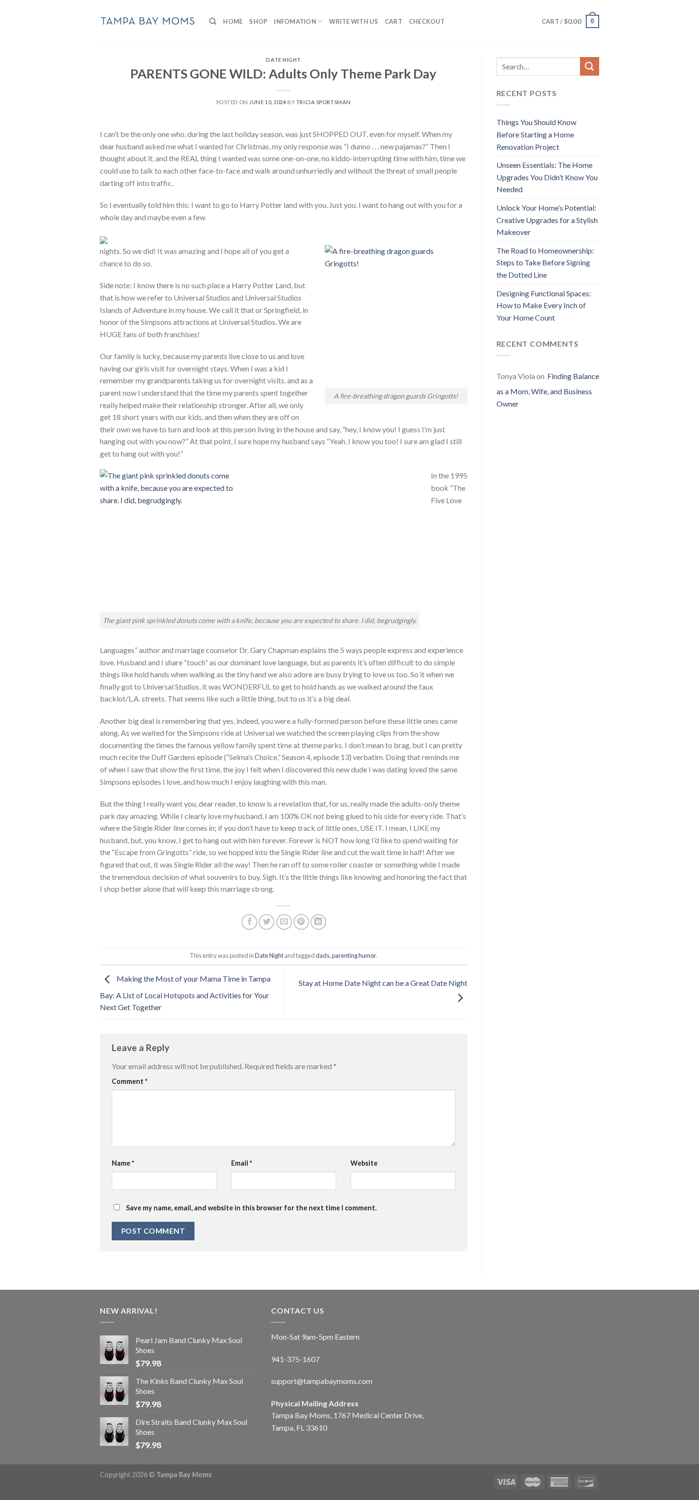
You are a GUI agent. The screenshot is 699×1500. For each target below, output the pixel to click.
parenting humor (354, 955)
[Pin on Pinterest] (301, 922)
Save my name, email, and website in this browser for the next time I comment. (251, 1208)
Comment (129, 1081)
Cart (393, 21)
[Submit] (589, 66)
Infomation (295, 21)
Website (364, 1163)
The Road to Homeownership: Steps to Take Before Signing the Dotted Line (545, 262)
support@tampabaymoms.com (321, 1380)
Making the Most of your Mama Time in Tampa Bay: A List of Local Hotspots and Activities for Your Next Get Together (185, 993)
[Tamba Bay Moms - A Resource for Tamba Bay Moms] (147, 21)
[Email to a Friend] (284, 922)
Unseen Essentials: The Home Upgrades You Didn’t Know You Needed (547, 177)
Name (123, 1163)
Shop (258, 21)
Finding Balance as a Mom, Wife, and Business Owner (547, 389)
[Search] (212, 21)
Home (233, 21)
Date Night (283, 60)
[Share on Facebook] (249, 922)
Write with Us (353, 21)
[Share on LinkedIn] (318, 922)
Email (241, 1163)
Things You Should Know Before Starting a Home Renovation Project (536, 134)
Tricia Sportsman (323, 102)
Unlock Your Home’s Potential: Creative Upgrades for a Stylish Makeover (547, 219)
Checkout (427, 21)
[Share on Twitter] (266, 922)
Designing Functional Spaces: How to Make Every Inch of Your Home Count (543, 305)
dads (323, 955)
